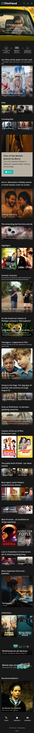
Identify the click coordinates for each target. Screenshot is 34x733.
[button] (31, 3)
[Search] (24, 3)
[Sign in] (28, 3)
